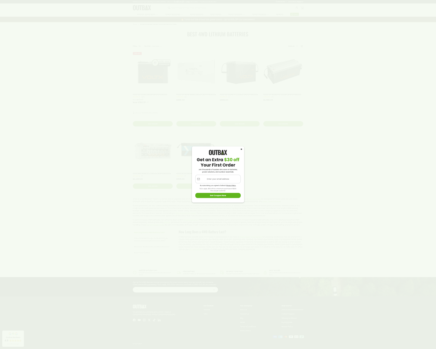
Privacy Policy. (231, 185)
